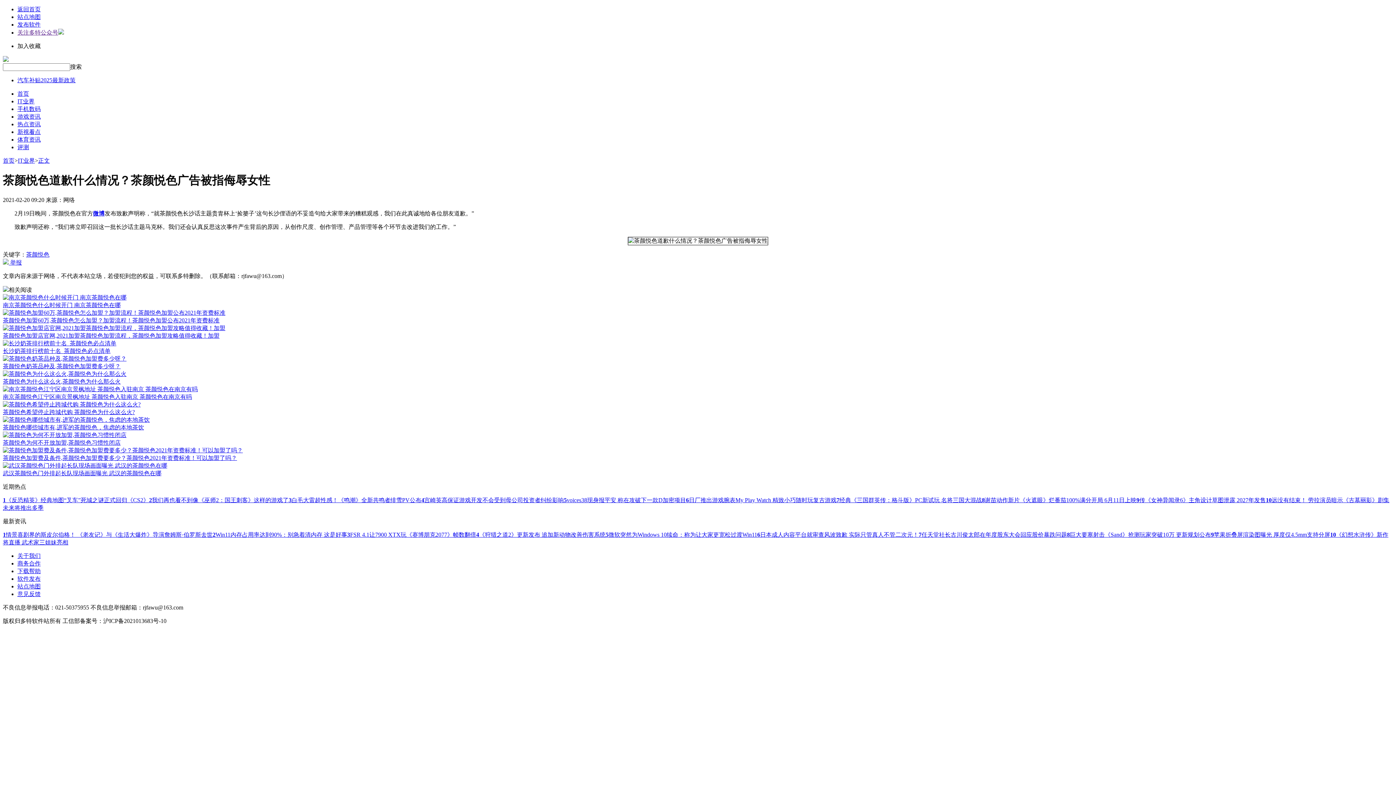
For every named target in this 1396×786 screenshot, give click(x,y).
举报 (15, 262)
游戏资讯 (29, 117)
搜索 (76, 67)
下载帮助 (29, 571)
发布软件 (29, 24)
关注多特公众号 (37, 32)
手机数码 (29, 109)
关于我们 (29, 556)
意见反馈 (29, 594)
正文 (44, 161)
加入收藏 (29, 46)
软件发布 (29, 579)
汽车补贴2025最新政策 (46, 80)
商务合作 (29, 563)
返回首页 (29, 9)
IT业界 (26, 101)
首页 (23, 94)
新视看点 (29, 132)
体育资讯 (29, 139)
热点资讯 (29, 124)
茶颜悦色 (37, 254)
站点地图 (29, 17)
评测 (23, 147)
